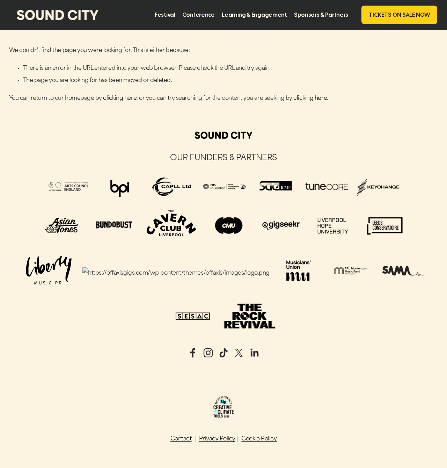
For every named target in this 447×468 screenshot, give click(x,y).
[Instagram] (208, 353)
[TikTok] (223, 353)
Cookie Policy (259, 439)
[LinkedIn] (254, 353)
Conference (198, 14)
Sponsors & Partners (321, 14)
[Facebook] (193, 353)
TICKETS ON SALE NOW (399, 14)
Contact (181, 439)
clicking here (120, 98)
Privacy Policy (217, 439)
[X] (239, 353)
